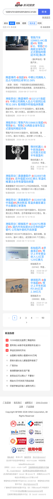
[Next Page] (26, 322)
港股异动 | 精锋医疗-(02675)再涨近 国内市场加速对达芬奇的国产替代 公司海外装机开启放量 (26, 226)
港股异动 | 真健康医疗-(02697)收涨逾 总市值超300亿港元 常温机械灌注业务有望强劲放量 (26, 178)
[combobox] (20, 12)
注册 (21, 406)
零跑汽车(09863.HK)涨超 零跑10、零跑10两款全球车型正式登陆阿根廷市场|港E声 (39, 46)
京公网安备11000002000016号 (30, 491)
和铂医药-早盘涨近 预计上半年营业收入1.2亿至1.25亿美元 (38, 254)
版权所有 (27, 457)
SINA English (42, 402)
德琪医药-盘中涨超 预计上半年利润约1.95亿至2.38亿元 (38, 286)
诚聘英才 (29, 402)
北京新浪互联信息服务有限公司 (34, 471)
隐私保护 (10, 457)
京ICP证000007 (39, 457)
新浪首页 (46, 17)
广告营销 (7, 402)
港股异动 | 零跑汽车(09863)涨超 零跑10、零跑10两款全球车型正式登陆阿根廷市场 (26, 125)
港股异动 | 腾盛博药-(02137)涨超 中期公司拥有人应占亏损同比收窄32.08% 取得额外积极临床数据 (26, 101)
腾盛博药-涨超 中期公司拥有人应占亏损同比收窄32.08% (26, 79)
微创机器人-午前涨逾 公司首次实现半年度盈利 (38, 151)
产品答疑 (30, 406)
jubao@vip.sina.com (26, 464)
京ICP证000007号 (30, 484)
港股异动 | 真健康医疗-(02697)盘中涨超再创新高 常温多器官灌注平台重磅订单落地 (26, 202)
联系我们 (18, 402)
